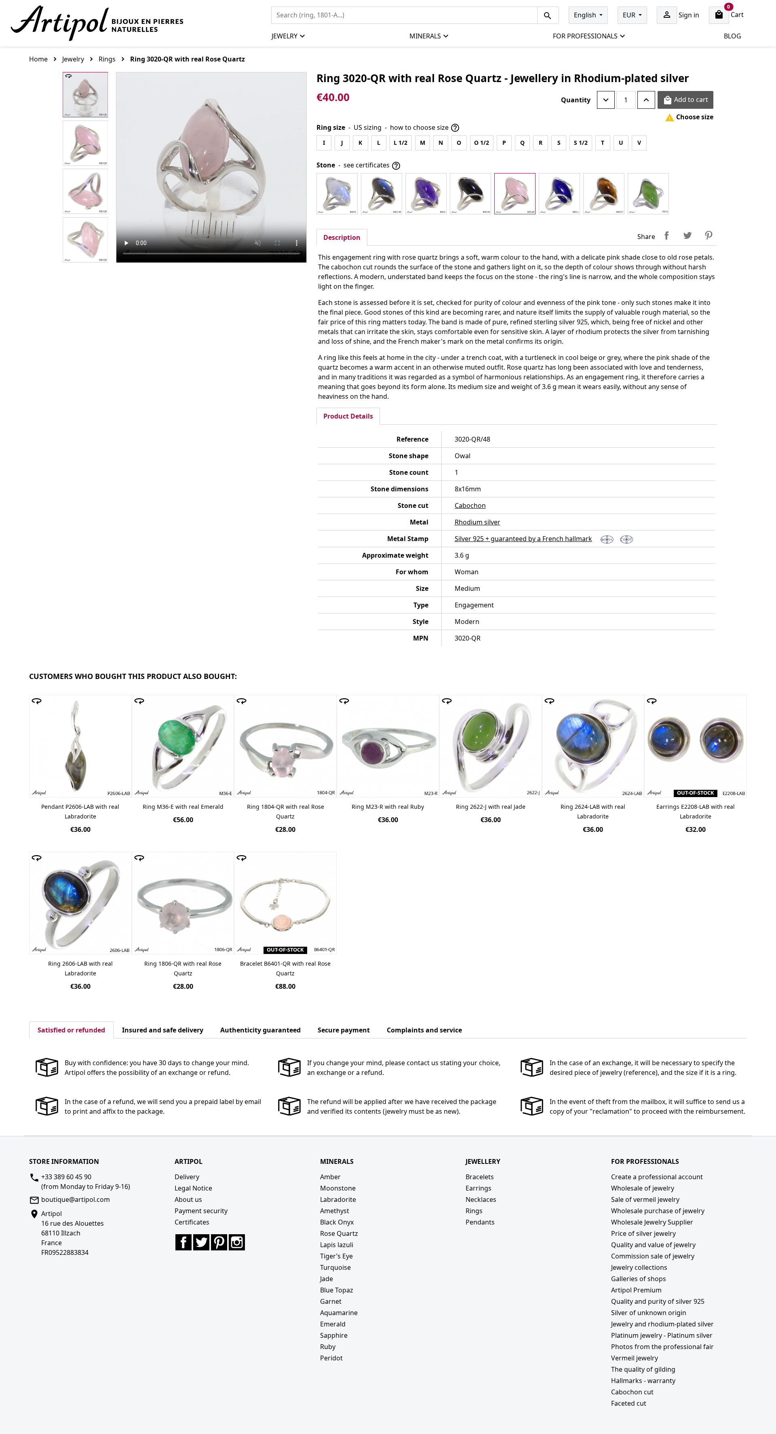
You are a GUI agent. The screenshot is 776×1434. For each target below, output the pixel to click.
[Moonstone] (337, 193)
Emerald (333, 1324)
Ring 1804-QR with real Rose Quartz (285, 811)
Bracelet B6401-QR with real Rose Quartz (285, 968)
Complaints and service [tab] (424, 1030)
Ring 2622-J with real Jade (490, 806)
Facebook (183, 1242)
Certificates (192, 1222)
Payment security (201, 1210)
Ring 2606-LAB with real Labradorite (80, 968)
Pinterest (708, 235)
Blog (732, 36)
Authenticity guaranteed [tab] (260, 1030)
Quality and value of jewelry (653, 1244)
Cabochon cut (632, 1391)
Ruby (327, 1346)
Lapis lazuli (336, 1244)
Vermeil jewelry (634, 1358)
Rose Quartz (339, 1233)
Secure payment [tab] (344, 1030)
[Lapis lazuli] (559, 193)
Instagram (237, 1242)
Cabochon (470, 505)
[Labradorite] (381, 193)
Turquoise (335, 1267)
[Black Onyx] (470, 193)
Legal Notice (193, 1188)
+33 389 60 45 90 (66, 1176)
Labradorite (338, 1199)
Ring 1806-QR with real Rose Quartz (182, 968)
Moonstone (338, 1188)
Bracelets (480, 1176)
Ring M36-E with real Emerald (183, 806)
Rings (474, 1210)
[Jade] (648, 193)
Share (666, 235)
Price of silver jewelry (643, 1233)
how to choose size (425, 128)
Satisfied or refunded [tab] (71, 1030)
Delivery (187, 1176)
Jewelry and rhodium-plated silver (662, 1324)
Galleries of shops (638, 1278)
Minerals (425, 36)
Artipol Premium (636, 1290)
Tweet (687, 235)
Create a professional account (657, 1176)
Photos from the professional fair (662, 1346)
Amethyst (334, 1210)
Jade (326, 1278)
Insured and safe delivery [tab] (162, 1030)
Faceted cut (628, 1403)
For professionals (585, 36)
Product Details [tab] (348, 416)
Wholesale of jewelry (642, 1188)
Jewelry (284, 36)
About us (188, 1199)
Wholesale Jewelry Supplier (652, 1222)
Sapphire (334, 1335)
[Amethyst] (426, 193)
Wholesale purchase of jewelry (657, 1210)
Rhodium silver (477, 522)
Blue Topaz (336, 1290)
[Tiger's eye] (603, 193)
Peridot (331, 1358)
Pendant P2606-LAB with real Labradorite (80, 811)
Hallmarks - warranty (643, 1380)
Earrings (478, 1188)
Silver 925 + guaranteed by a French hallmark (523, 538)
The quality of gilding (643, 1369)
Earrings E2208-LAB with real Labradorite (695, 811)
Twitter (201, 1242)
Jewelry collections (639, 1267)
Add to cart (685, 100)
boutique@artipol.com (75, 1199)
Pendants (480, 1222)
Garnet (331, 1301)
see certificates (372, 166)
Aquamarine (339, 1312)
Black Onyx (337, 1222)
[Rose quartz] (515, 193)
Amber (330, 1176)
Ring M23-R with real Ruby (388, 806)
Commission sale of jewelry (652, 1256)
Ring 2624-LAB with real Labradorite (593, 811)
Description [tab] (342, 237)
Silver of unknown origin (648, 1312)
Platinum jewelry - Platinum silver (662, 1335)
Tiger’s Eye (336, 1256)
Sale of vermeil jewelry (645, 1199)
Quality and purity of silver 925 (657, 1301)
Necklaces (481, 1199)
